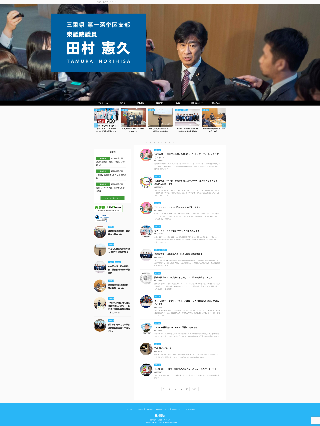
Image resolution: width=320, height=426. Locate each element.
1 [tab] (147, 142)
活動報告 (140, 103)
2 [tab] (150, 142)
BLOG (178, 103)
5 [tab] (162, 142)
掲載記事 (159, 103)
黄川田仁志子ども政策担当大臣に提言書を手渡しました (119, 327)
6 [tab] (165, 142)
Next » (195, 389)
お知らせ (122, 103)
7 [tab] (169, 142)
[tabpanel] (106, 121)
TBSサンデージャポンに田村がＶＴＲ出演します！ (177, 207)
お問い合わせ (215, 103)
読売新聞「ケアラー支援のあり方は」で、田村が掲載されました (183, 277)
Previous (96, 125)
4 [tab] (158, 142)
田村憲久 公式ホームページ (160, 420)
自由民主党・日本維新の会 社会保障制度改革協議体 (178, 254)
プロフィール (103, 103)
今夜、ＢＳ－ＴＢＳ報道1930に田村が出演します (177, 230)
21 (187, 389)
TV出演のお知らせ (162, 348)
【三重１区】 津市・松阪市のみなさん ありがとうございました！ (185, 369)
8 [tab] (173, 142)
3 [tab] (154, 142)
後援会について (197, 103)
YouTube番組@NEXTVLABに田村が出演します (176, 327)
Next (224, 125)
